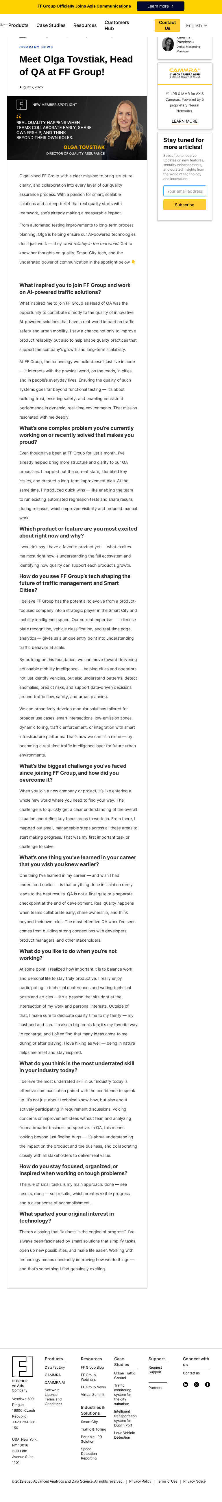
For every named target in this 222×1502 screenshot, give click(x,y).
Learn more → (160, 5)
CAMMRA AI (55, 1382)
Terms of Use (167, 1481)
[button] (19, 25)
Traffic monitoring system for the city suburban (122, 1394)
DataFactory (55, 1367)
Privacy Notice (194, 1481)
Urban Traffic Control (124, 1375)
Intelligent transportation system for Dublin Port (125, 1418)
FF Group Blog (92, 1367)
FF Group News (93, 1387)
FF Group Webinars (88, 1377)
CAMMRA (53, 1375)
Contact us (191, 1373)
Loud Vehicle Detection (124, 1435)
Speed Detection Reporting (89, 1453)
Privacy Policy (140, 1481)
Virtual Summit (92, 1394)
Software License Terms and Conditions (53, 1397)
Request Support (155, 1369)
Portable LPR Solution (91, 1439)
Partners (155, 1387)
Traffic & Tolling (93, 1429)
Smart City (89, 1422)
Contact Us (167, 25)
